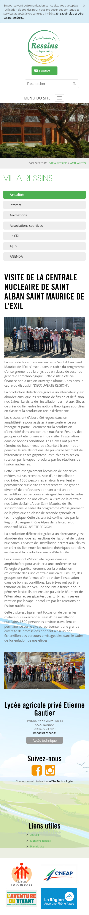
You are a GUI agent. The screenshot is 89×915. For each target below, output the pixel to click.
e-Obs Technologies (61, 781)
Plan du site (37, 846)
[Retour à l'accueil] (44, 46)
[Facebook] (37, 769)
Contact (44, 71)
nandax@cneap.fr (44, 733)
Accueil (34, 835)
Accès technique (45, 740)
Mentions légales (40, 840)
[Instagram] (50, 769)
